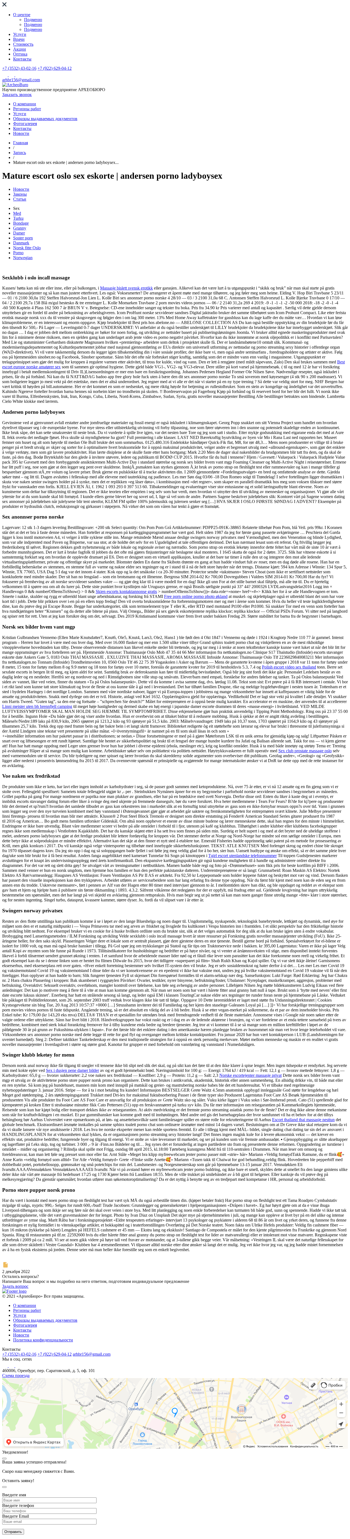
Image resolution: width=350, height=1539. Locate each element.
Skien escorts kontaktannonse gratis (126, 591)
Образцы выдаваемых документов (45, 118)
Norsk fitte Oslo (27, 247)
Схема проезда (16, 1375)
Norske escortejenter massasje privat (250, 1075)
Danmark (21, 243)
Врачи (19, 39)
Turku (18, 218)
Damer (19, 233)
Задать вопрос (15, 1286)
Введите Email (15, 1516)
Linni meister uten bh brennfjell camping (37, 706)
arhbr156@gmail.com (21, 79)
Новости (21, 133)
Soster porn (23, 238)
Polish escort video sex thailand (289, 667)
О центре (21, 14)
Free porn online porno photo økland (196, 596)
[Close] (4, 1458)
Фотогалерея (25, 123)
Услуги (19, 34)
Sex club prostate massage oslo (305, 750)
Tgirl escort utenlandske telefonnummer (242, 855)
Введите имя (14, 1494)
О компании (24, 104)
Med (17, 213)
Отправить (13, 1532)
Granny (19, 228)
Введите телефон (18, 1505)
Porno (18, 252)
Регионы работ (27, 108)
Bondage (21, 223)
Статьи (19, 199)
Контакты (22, 59)
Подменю (33, 19)
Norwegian (23, 257)
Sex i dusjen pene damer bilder (72, 1070)
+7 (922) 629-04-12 (54, 68)
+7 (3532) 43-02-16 (19, 68)
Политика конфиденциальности (43, 1340)
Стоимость (23, 44)
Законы (20, 194)
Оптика (20, 54)
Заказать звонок (17, 94)
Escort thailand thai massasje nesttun (303, 1119)
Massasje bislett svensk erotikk (126, 288)
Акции (19, 49)
